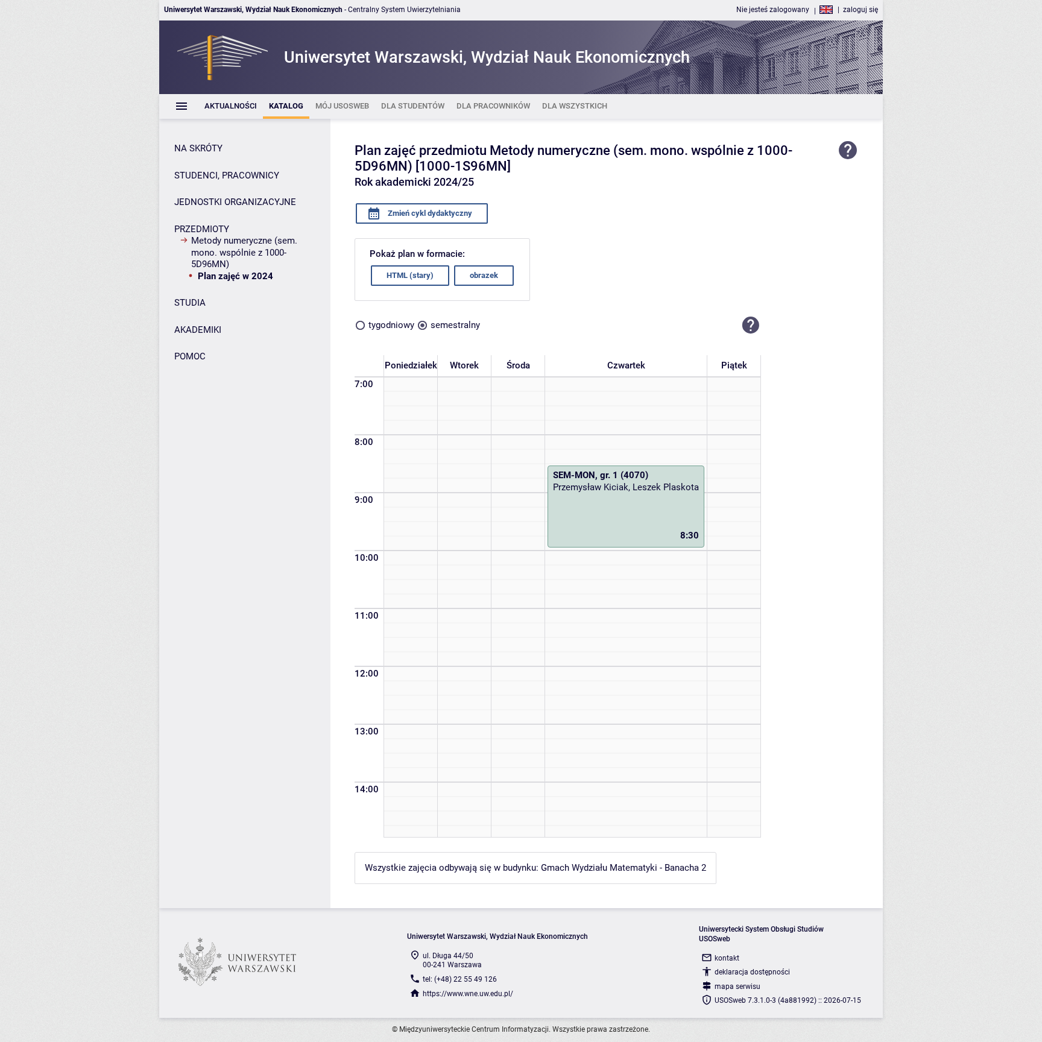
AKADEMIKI (197, 329)
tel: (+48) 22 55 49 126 (460, 979)
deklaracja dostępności (752, 972)
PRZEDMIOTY (201, 229)
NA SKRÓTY (198, 148)
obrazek (484, 275)
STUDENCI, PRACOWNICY (226, 175)
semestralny (455, 325)
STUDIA (190, 302)
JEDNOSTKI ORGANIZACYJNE (235, 202)
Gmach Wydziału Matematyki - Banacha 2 (623, 867)
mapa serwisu (737, 986)
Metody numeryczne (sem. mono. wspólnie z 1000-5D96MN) (244, 252)
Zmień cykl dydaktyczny (429, 213)
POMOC (190, 356)
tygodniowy (391, 325)
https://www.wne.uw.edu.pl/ (468, 994)
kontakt (727, 958)
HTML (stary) (410, 275)
